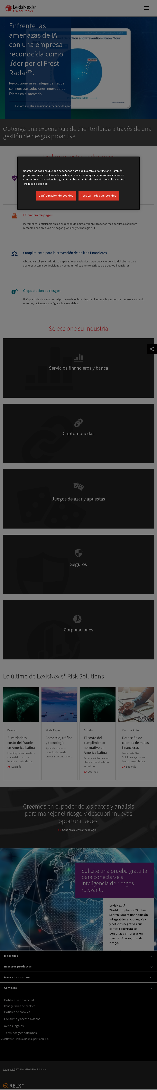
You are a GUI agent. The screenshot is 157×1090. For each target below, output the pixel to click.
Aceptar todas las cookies (99, 196)
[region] (78, 183)
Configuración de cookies (56, 196)
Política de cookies (36, 184)
